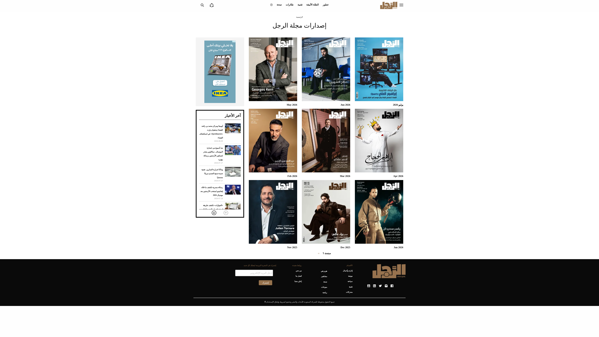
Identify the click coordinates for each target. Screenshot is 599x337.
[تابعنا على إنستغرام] (386, 286)
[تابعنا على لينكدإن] (374, 286)
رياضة (325, 292)
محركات (349, 292)
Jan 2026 (398, 247)
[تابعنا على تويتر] (380, 286)
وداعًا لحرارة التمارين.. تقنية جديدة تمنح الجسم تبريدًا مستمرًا (212, 173)
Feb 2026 (292, 176)
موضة (350, 276)
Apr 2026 (398, 176)
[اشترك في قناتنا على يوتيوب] (368, 286)
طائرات (290, 4)
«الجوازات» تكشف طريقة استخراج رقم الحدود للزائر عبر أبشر (212, 209)
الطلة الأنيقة (312, 4)
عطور (326, 4)
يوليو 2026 (398, 104)
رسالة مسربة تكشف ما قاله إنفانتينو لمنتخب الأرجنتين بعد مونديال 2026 (211, 191)
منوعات (324, 287)
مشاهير (324, 276)
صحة (279, 4)
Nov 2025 (292, 247)
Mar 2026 (345, 176)
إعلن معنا (298, 281)
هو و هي (324, 271)
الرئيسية (299, 17)
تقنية (300, 4)
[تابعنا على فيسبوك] (392, 286)
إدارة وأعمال (348, 271)
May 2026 (292, 104)
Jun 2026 (345, 104)
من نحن (299, 271)
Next (214, 212)
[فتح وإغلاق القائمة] (401, 5)
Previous (225, 212)
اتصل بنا (299, 276)
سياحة (350, 281)
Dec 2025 (345, 247)
